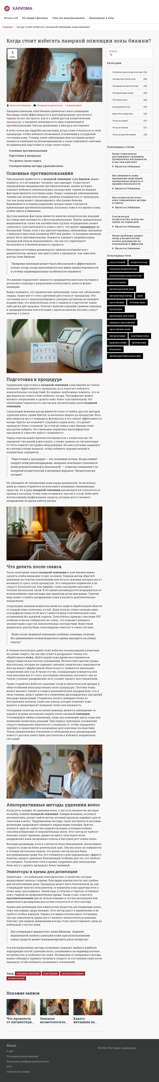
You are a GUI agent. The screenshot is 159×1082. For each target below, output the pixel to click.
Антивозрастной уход (129, 79)
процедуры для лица (121, 315)
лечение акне (137, 302)
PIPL (9, 1066)
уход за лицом (117, 282)
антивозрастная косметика (125, 355)
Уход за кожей (129, 120)
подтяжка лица (140, 335)
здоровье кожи (117, 342)
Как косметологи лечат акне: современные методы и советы (129, 200)
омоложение (116, 302)
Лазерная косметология (50, 105)
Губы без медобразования (68, 17)
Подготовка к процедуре (25, 155)
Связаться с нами (18, 1071)
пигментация (117, 335)
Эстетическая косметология (129, 72)
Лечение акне (129, 99)
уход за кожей (117, 262)
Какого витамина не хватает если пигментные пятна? (84, 1020)
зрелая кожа (139, 342)
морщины (115, 349)
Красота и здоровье (129, 113)
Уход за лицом (129, 127)
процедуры (14, 121)
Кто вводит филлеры (35, 17)
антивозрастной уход (121, 289)
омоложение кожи (120, 329)
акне (140, 295)
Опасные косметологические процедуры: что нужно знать (54, 1020)
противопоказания (73, 973)
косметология (16, 978)
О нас (10, 1051)
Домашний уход (129, 106)
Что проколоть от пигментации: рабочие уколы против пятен (20, 1020)
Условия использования (22, 1056)
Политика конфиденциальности (28, 1061)
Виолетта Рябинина (20, 105)
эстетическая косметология (125, 275)
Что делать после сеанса (25, 160)
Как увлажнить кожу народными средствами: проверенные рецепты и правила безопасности (127, 179)
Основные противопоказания (28, 150)
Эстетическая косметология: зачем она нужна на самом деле (128, 219)
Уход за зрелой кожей (129, 134)
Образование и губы (101, 17)
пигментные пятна (120, 295)
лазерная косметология (123, 268)
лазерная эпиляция (27, 973)
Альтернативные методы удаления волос (36, 165)
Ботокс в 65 (11, 17)
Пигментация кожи (129, 93)
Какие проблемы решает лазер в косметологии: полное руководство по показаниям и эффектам (127, 239)
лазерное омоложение (122, 322)
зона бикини (50, 973)
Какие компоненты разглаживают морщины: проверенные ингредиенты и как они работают (129, 157)
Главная (7, 26)
